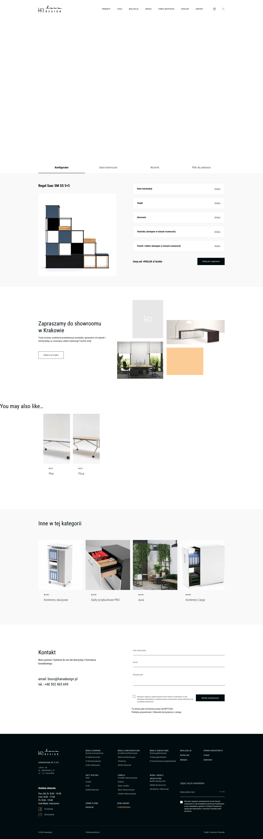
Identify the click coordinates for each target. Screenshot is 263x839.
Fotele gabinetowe (158, 757)
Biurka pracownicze (94, 753)
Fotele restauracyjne (127, 794)
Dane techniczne (108, 167)
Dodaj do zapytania (211, 261)
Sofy (88, 778)
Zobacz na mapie (51, 355)
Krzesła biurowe (93, 757)
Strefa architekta (166, 9)
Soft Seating (92, 775)
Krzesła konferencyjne (128, 753)
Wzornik (154, 167)
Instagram (49, 814)
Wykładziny (123, 803)
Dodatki (90, 807)
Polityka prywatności (142, 712)
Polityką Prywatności (213, 806)
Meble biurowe (93, 750)
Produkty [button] (106, 9)
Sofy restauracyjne (126, 790)
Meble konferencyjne (129, 750)
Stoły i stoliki (123, 786)
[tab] (61, 167)
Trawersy (122, 761)
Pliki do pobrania (201, 167)
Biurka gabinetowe (158, 753)
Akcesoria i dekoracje (159, 789)
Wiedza (148, 9)
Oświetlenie (92, 803)
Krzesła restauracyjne (127, 778)
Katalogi (185, 9)
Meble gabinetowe (159, 750)
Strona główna (43, 24)
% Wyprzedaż (124, 807)
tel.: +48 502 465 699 (53, 684)
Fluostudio (221, 832)
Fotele (88, 782)
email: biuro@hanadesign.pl (58, 679)
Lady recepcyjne (93, 765)
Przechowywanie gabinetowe (163, 761)
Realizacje (133, 9)
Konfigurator (62, 167)
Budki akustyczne (158, 781)
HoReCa (121, 775)
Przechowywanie (93, 761)
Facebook (48, 809)
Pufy (88, 786)
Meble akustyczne (158, 785)
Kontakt (199, 9)
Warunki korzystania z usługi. (167, 712)
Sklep (54, 24)
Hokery (121, 782)
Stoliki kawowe (124, 765)
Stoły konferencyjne (126, 757)
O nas (119, 9)
